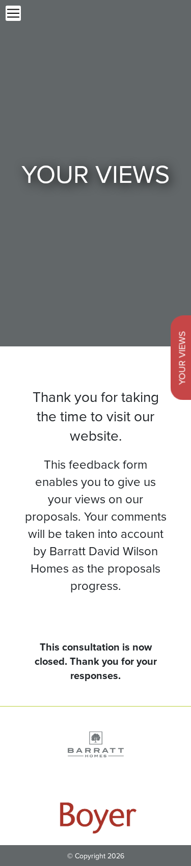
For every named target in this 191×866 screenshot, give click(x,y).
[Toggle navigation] (13, 13)
